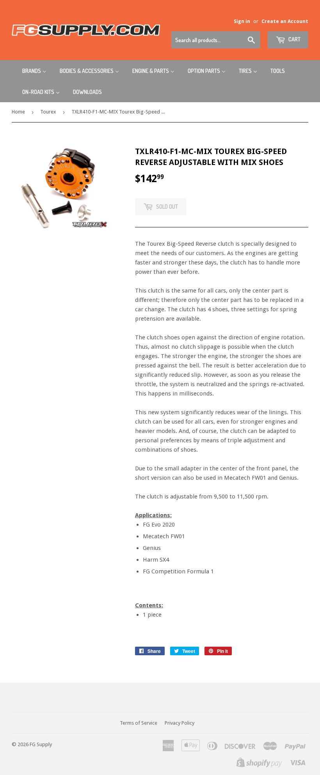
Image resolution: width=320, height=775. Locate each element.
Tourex (48, 112)
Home (18, 112)
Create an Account (284, 21)
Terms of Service (138, 723)
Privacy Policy (179, 723)
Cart (293, 39)
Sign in (242, 21)
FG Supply (41, 744)
